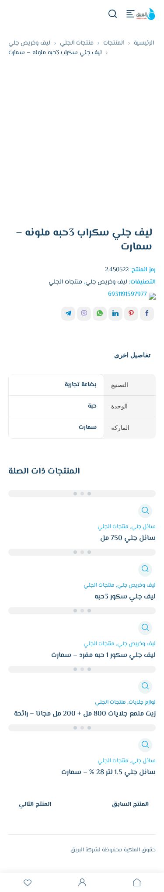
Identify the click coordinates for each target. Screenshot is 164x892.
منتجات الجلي (77, 43)
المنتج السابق (130, 804)
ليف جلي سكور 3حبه (125, 596)
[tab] (132, 355)
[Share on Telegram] (68, 314)
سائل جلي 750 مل (128, 538)
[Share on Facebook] (147, 314)
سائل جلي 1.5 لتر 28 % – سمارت (108, 772)
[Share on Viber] (84, 314)
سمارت (88, 427)
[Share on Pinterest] (131, 314)
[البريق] (145, 14)
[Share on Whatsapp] (100, 314)
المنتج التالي (35, 804)
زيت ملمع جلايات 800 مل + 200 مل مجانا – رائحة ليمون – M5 (85, 719)
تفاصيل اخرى (132, 355)
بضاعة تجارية (81, 385)
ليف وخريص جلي (29, 43)
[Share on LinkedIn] (115, 314)
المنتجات (113, 43)
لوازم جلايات (142, 702)
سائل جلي (143, 526)
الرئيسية (144, 43)
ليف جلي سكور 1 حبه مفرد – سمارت (103, 655)
